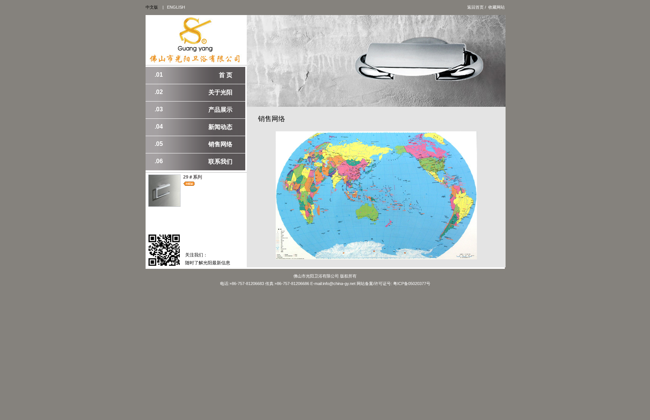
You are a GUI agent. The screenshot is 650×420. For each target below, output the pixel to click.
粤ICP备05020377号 (411, 283)
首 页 (193, 74)
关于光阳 (193, 92)
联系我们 (193, 161)
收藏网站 (496, 7)
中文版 (152, 7)
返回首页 (475, 7)
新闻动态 (193, 126)
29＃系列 (192, 177)
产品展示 (193, 109)
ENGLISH (176, 7)
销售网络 (193, 144)
